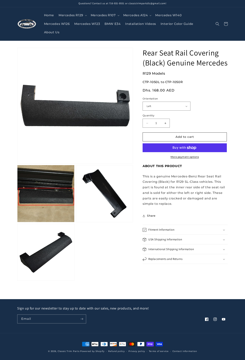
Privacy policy (136, 351)
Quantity (148, 115)
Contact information (184, 351)
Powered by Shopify (92, 351)
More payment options (185, 156)
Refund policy (116, 351)
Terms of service (159, 351)
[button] (72, 15)
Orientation (150, 98)
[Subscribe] (82, 318)
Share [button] (151, 215)
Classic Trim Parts (69, 351)
